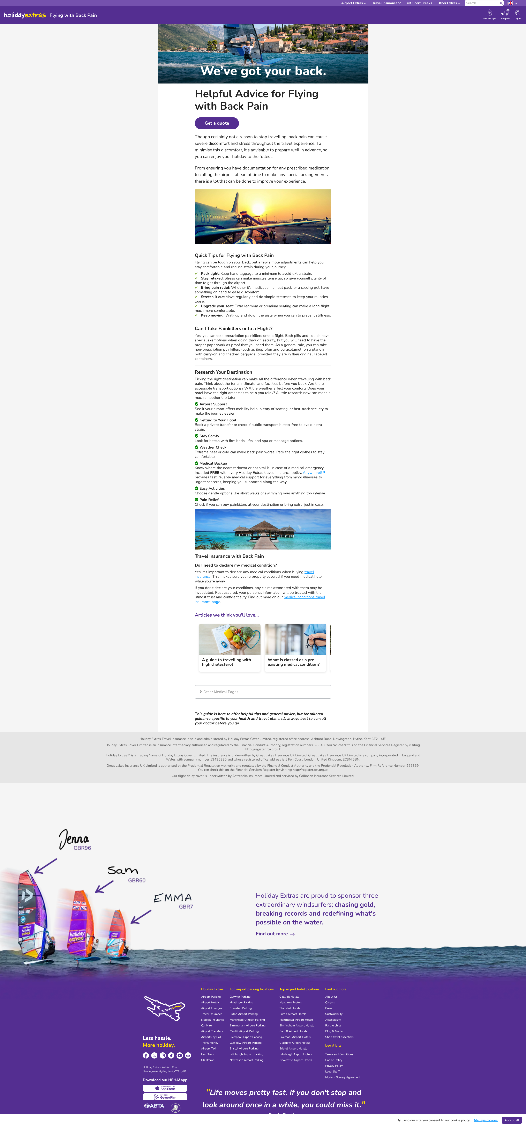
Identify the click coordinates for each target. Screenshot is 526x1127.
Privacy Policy (334, 1066)
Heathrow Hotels (290, 1002)
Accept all (511, 1120)
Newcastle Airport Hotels (295, 1060)
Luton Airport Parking (244, 1014)
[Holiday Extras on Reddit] (188, 1055)
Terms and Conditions (339, 1054)
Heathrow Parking (241, 1002)
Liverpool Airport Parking (246, 1037)
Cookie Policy (333, 1060)
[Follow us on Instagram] (163, 1055)
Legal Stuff (332, 1072)
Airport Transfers (212, 1031)
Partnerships (333, 1025)
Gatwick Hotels (289, 997)
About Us (331, 997)
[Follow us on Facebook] (146, 1055)
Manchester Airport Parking (247, 1020)
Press (328, 1008)
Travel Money (209, 1043)
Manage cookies (486, 1120)
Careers (330, 1002)
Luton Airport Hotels (292, 1014)
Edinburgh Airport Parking (246, 1054)
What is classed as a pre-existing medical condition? (294, 662)
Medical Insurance (212, 1020)
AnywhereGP (314, 472)
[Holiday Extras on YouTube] (179, 1055)
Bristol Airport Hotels (293, 1048)
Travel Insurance (211, 1014)
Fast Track (207, 1054)
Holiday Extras (25, 15)
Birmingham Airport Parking (247, 1025)
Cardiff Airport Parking (244, 1031)
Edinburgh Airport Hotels (295, 1054)
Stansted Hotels (289, 1008)
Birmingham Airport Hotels (296, 1025)
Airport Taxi (208, 1048)
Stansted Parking (241, 1008)
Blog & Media (334, 1031)
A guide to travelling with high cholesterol (226, 662)
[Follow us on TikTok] (171, 1055)
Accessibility (333, 1020)
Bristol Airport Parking (244, 1048)
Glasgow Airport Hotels (294, 1043)
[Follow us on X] (154, 1055)
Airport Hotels (210, 1002)
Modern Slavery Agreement (342, 1077)
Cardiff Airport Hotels (293, 1031)
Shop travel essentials (339, 1037)
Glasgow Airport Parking (246, 1043)
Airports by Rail (211, 1037)
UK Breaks (208, 1060)
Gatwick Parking (240, 997)
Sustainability (334, 1014)
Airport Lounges (211, 1008)
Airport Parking (211, 997)
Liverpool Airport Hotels (295, 1037)
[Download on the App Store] (165, 1088)
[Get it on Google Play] (165, 1096)
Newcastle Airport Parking (246, 1060)
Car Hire (206, 1025)
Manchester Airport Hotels (296, 1020)
